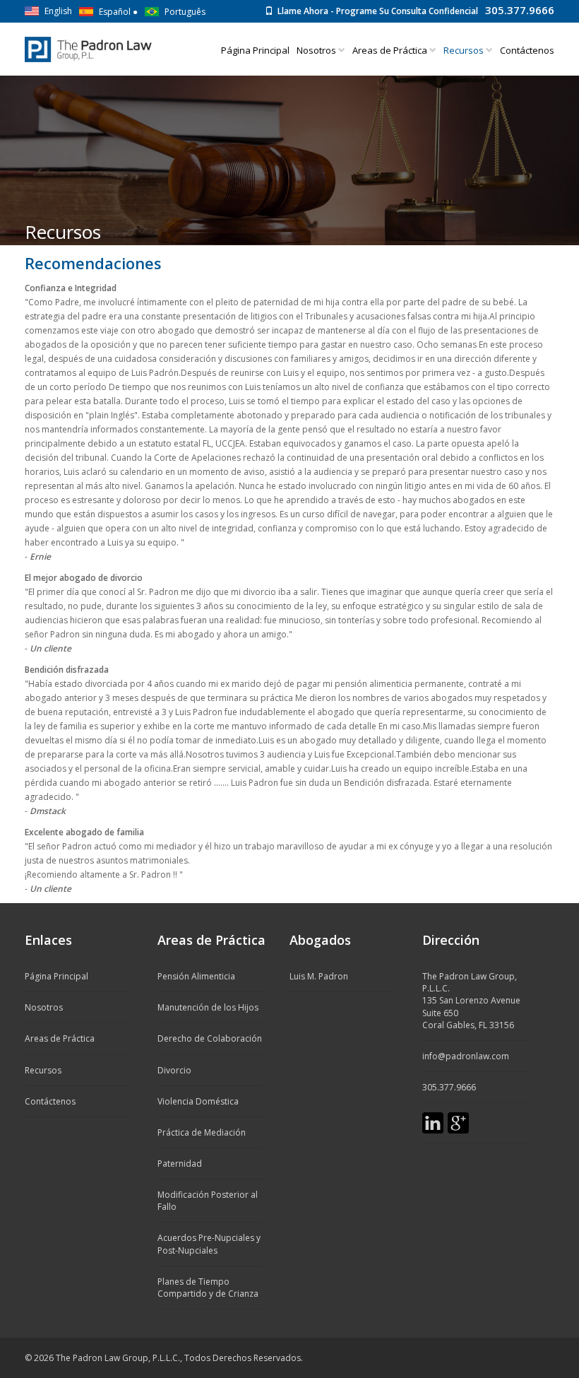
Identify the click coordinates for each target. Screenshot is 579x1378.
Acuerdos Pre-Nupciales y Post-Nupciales (209, 1244)
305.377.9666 (519, 10)
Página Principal (255, 50)
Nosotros (317, 50)
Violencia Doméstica (198, 1101)
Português (185, 12)
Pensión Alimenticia (196, 976)
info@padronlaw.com (465, 1056)
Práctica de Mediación (201, 1132)
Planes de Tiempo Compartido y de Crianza (207, 1288)
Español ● (118, 12)
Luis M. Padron (319, 976)
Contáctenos (527, 50)
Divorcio (174, 1070)
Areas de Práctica (390, 50)
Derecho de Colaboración (209, 1038)
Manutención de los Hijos (207, 1007)
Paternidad (179, 1164)
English (58, 11)
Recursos (43, 1070)
